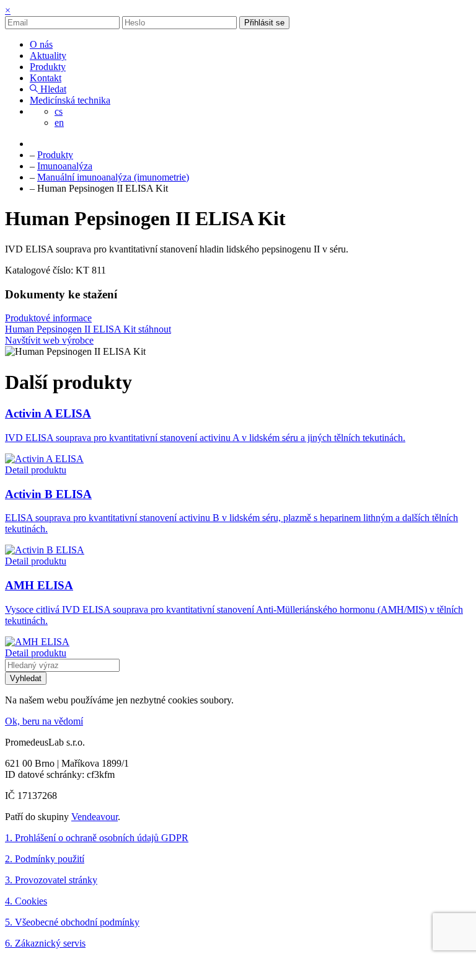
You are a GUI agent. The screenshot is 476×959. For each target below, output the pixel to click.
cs (59, 111)
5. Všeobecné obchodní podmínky (72, 922)
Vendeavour (94, 816)
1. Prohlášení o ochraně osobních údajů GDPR (96, 837)
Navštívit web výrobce (49, 340)
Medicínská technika (70, 100)
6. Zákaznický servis (45, 943)
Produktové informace (48, 318)
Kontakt (45, 78)
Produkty (48, 66)
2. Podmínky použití (44, 859)
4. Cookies (26, 901)
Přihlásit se (264, 22)
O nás (41, 44)
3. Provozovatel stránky (51, 880)
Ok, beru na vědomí (44, 721)
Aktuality (48, 55)
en (59, 122)
